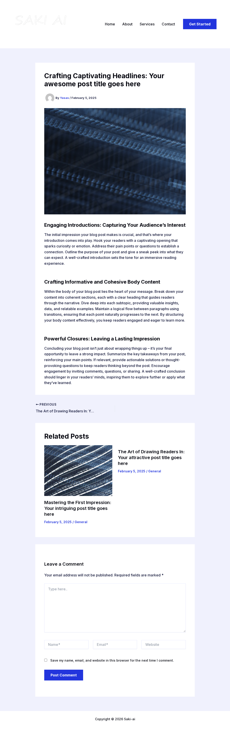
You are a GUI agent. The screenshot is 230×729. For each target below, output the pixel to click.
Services (147, 24)
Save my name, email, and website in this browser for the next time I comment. (112, 660)
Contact (168, 24)
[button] (200, 24)
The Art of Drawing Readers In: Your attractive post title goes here (151, 457)
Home (110, 24)
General (81, 522)
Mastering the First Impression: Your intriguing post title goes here (77, 508)
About (127, 24)
